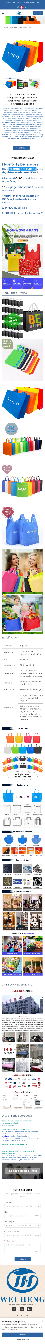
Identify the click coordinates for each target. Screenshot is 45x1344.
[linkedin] (29, 1309)
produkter (6, 1136)
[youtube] (22, 1309)
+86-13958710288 (32, 3)
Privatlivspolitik (22, 1316)
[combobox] (8, 1226)
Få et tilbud (38, 13)
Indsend (22, 1259)
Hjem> (7, 27)
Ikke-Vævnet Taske (25, 27)
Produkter (13, 27)
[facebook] (14, 1309)
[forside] (19, 13)
